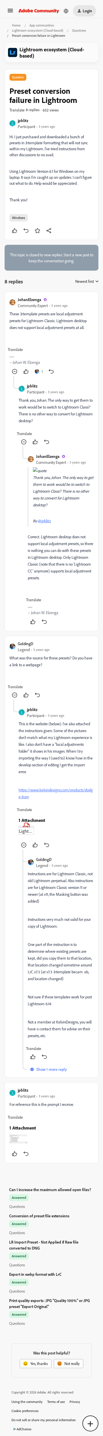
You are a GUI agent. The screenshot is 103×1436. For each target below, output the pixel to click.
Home (16, 25)
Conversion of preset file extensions (39, 1215)
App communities (41, 25)
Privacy (75, 1402)
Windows (18, 218)
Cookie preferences (25, 1411)
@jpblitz (44, 520)
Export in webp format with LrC (35, 1274)
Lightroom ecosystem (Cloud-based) (37, 30)
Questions (79, 30)
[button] (10, 12)
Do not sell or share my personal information (43, 1420)
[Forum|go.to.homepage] (38, 11)
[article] (51, 336)
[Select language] (66, 10)
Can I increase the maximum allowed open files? (50, 1189)
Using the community (27, 1402)
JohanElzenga (29, 299)
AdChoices (24, 1429)
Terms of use (56, 1402)
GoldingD (25, 643)
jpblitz (23, 120)
